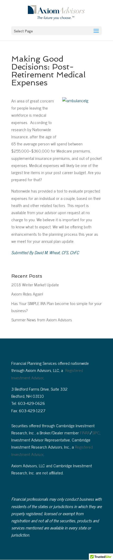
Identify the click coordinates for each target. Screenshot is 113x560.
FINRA (85, 432)
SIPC (96, 432)
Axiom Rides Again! (27, 293)
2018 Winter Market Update (35, 284)
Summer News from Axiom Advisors (41, 319)
